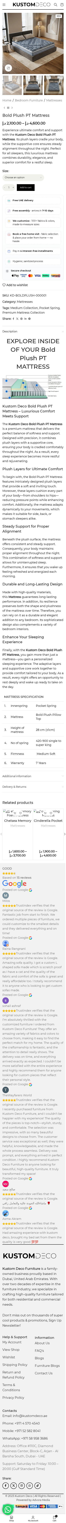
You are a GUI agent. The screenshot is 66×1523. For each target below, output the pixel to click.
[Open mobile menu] (4, 4)
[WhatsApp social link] (29, 1485)
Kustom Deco (18, 424)
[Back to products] (8, 108)
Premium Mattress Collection (23, 312)
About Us (42, 1343)
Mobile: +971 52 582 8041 (21, 1431)
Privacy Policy (13, 1398)
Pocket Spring (49, 308)
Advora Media (41, 1500)
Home (6, 100)
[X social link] (17, 319)
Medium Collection (24, 308)
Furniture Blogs (47, 1366)
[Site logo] (31, 4)
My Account (11, 1342)
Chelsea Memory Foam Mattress (17, 823)
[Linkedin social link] (25, 319)
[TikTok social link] (37, 1485)
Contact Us (44, 1373)
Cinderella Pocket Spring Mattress (48, 823)
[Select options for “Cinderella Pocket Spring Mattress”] (45, 813)
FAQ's (39, 1351)
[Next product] (12, 108)
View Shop (11, 1350)
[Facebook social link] (13, 319)
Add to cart (25, 187)
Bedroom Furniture (29, 100)
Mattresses (54, 100)
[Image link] (29, 1256)
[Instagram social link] (21, 1485)
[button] (5, 43)
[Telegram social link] (29, 319)
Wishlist (8, 1357)
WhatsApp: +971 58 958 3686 (25, 1438)
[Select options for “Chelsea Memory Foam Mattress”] (15, 813)
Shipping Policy (14, 1365)
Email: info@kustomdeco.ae (24, 1416)
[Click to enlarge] (8, 68)
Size (5, 171)
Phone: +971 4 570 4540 (21, 1423)
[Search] (55, 4)
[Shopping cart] (62, 4)
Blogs (39, 1358)
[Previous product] (4, 108)
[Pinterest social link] (21, 319)
